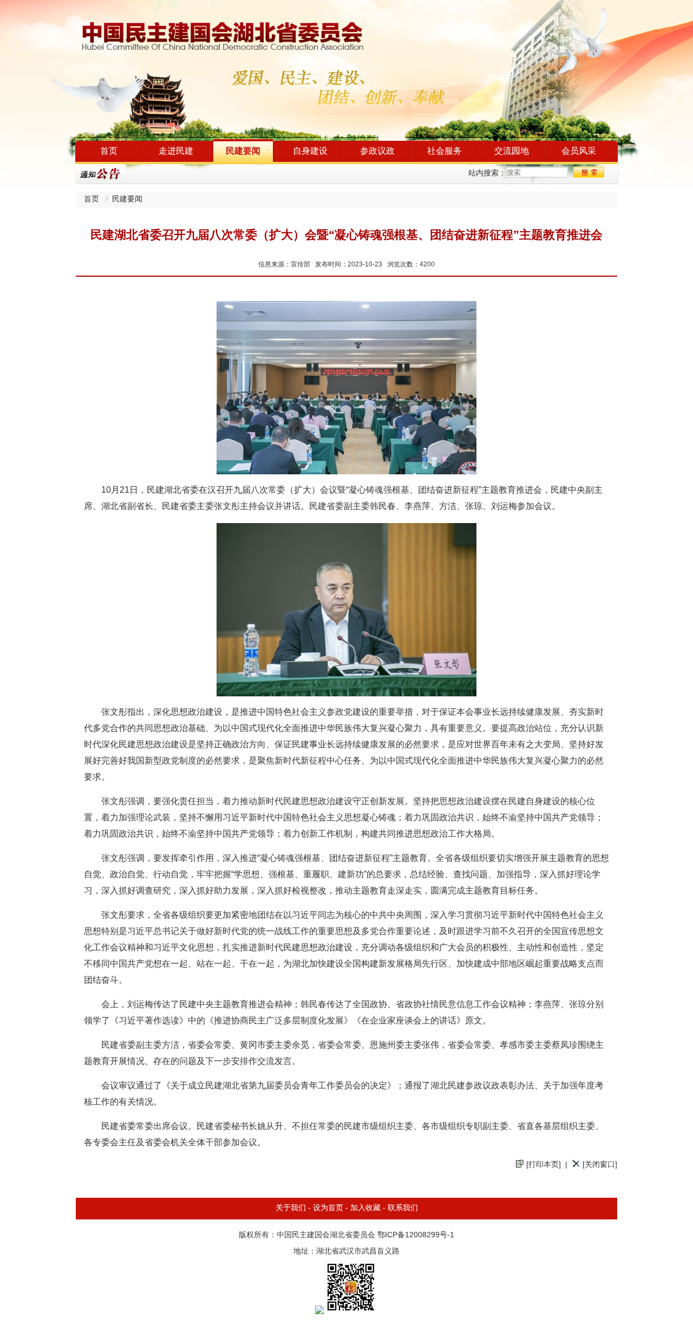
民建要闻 (243, 151)
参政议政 (377, 151)
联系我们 (403, 1208)
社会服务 (444, 151)
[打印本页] (543, 1165)
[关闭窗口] (600, 1165)
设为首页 (328, 1208)
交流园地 (511, 151)
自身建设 (310, 151)
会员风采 (578, 151)
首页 (108, 151)
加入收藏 (365, 1208)
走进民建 (176, 151)
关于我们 (291, 1208)
